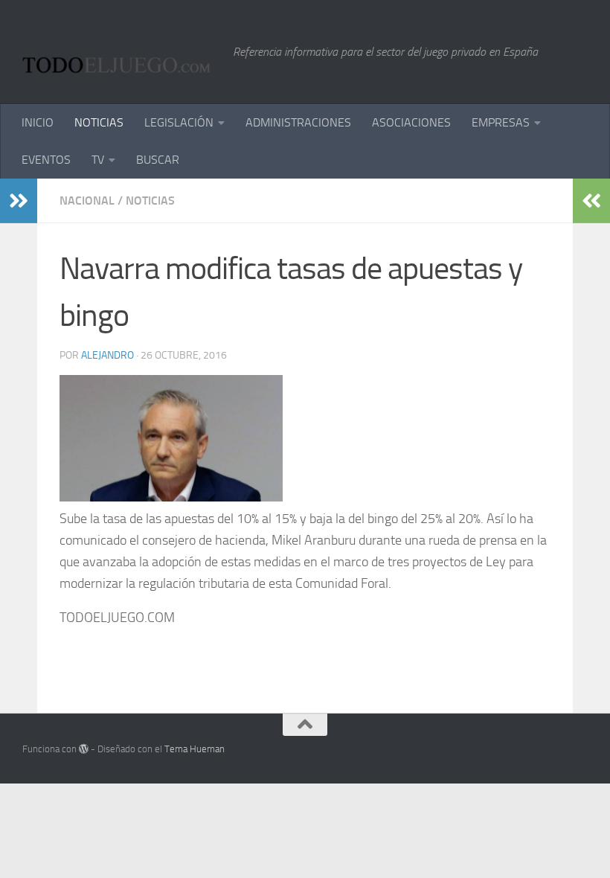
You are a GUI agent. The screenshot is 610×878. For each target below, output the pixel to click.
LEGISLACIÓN (179, 122)
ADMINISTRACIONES (298, 122)
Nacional (87, 200)
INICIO (38, 122)
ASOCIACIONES (411, 122)
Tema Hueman (194, 748)
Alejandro (107, 355)
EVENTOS (46, 160)
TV (98, 160)
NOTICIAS (98, 122)
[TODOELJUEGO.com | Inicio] (120, 52)
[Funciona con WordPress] (84, 749)
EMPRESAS (501, 122)
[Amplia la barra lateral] (18, 201)
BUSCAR (157, 160)
